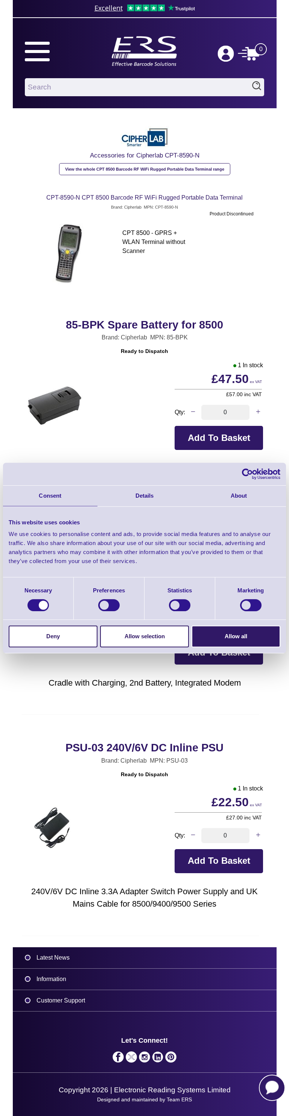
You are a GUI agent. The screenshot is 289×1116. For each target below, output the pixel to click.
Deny (53, 636)
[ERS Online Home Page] (144, 47)
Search (256, 87)
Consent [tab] (50, 495)
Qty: (180, 412)
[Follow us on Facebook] (118, 1058)
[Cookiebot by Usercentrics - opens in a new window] (247, 474)
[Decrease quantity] (192, 412)
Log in (225, 54)
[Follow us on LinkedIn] (157, 1058)
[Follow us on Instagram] (144, 1058)
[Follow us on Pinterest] (171, 1058)
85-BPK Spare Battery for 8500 (144, 325)
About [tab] (239, 495)
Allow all (236, 636)
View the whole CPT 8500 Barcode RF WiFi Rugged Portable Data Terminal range (144, 169)
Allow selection (145, 636)
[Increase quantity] (257, 412)
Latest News (53, 957)
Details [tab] (144, 495)
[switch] (109, 605)
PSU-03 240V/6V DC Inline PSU (144, 748)
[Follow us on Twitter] (131, 1058)
